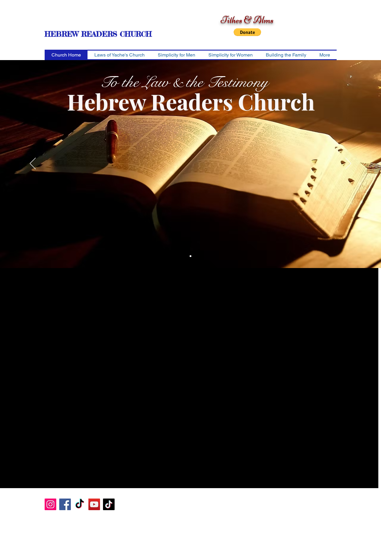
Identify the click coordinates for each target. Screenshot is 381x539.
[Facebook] (65, 504)
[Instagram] (50, 504)
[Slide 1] (190, 256)
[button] (247, 32)
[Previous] (33, 164)
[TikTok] (79, 504)
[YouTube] (94, 504)
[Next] (348, 164)
